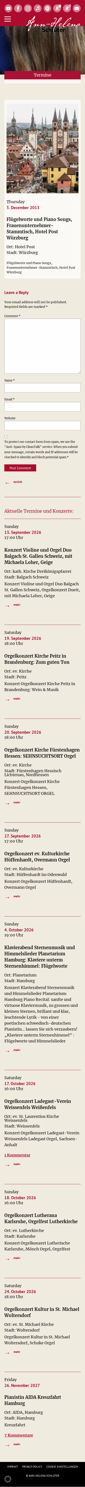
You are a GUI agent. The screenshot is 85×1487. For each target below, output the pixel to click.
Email (9, 399)
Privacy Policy (32, 1467)
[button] (8, 1479)
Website (9, 418)
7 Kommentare (18, 1435)
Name (9, 380)
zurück (13, 482)
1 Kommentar (17, 1155)
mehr (12, 605)
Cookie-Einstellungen (62, 1467)
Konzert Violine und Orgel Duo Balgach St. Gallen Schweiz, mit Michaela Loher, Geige (38, 556)
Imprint (12, 1467)
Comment (12, 316)
